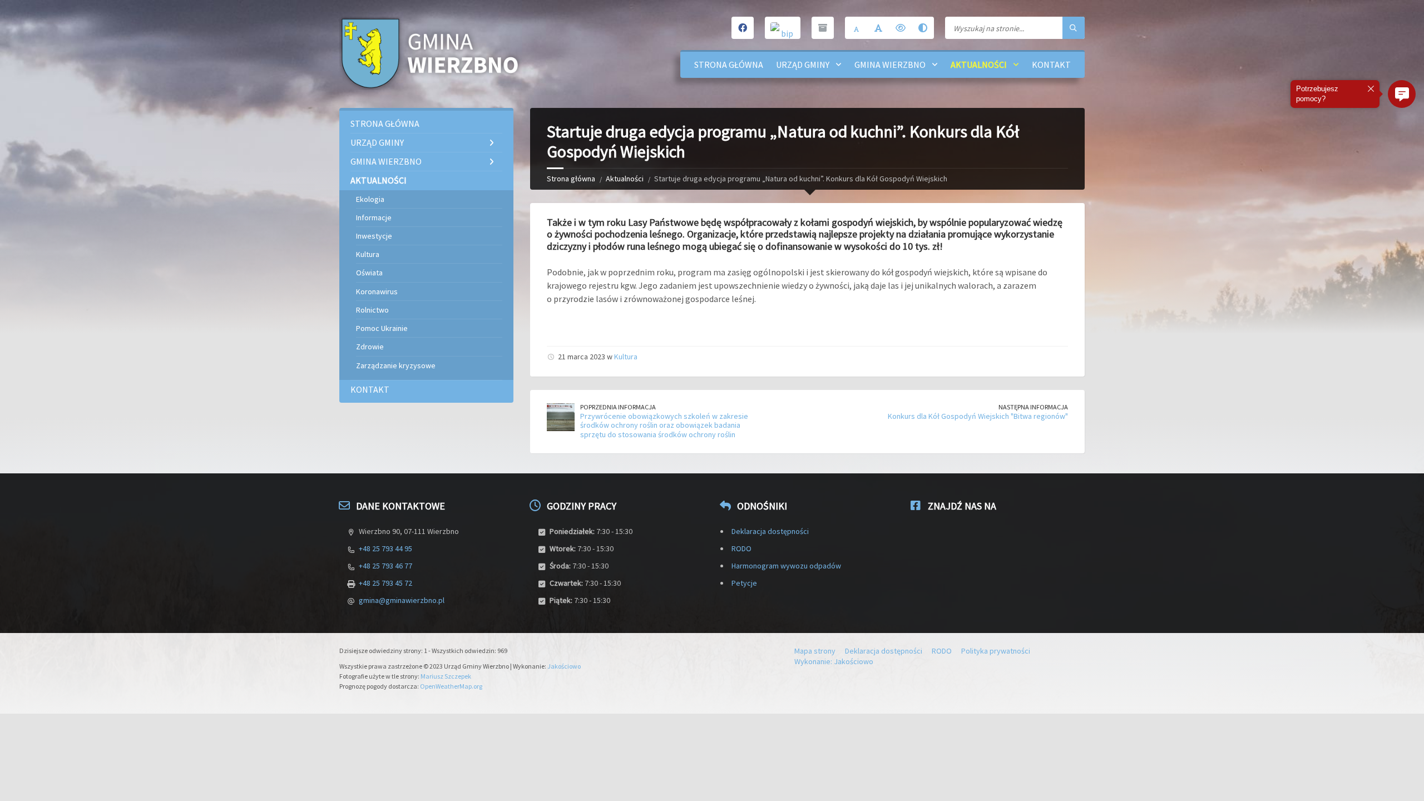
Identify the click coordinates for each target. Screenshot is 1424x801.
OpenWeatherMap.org (451, 686)
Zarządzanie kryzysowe (396, 365)
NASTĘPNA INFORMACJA (1033, 407)
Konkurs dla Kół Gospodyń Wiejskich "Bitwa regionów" (978, 416)
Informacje (374, 217)
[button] (1402, 94)
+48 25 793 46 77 (385, 566)
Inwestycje (374, 236)
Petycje (744, 583)
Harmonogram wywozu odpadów (786, 566)
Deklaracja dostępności (770, 531)
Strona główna (728, 64)
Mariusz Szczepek (446, 676)
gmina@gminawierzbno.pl (401, 600)
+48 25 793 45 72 (385, 583)
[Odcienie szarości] (923, 28)
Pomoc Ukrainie (382, 328)
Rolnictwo (372, 310)
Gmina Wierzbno (890, 64)
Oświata (369, 273)
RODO (741, 548)
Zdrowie (370, 347)
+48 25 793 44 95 (385, 548)
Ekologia (370, 199)
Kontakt (1051, 64)
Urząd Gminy (802, 64)
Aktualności (979, 64)
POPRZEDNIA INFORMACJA (618, 407)
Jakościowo (564, 666)
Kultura (625, 357)
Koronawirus (377, 291)
